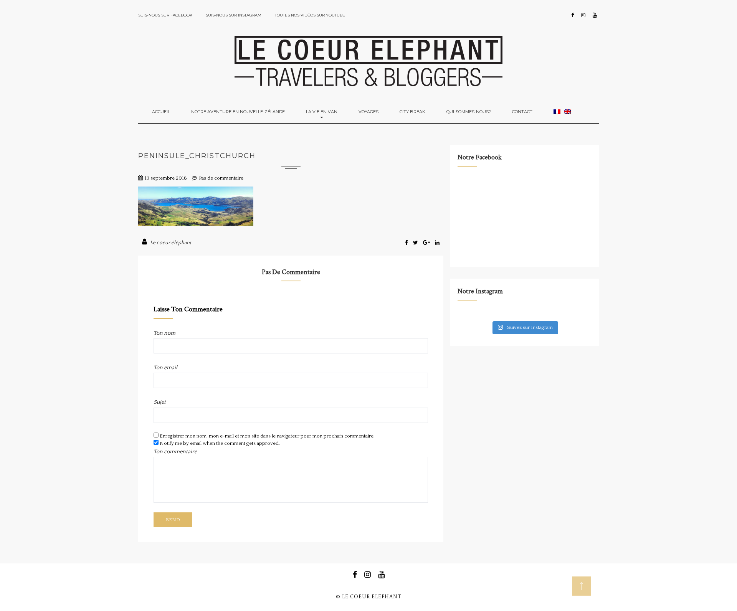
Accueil (161, 111)
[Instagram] (583, 15)
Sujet (160, 402)
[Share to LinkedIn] (437, 243)
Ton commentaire (175, 452)
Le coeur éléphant (170, 242)
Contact (522, 111)
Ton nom (164, 333)
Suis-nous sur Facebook (165, 15)
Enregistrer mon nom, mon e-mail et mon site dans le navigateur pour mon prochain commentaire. (267, 436)
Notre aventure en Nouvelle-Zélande (238, 111)
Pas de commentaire (221, 178)
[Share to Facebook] (407, 243)
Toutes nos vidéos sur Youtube (310, 15)
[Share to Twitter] (416, 243)
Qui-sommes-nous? (468, 111)
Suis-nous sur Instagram (233, 15)
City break (412, 111)
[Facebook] (572, 15)
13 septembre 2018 (166, 178)
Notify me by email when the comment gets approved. (219, 443)
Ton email (165, 368)
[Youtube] (595, 15)
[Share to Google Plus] (427, 243)
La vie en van (321, 111)
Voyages (368, 111)
